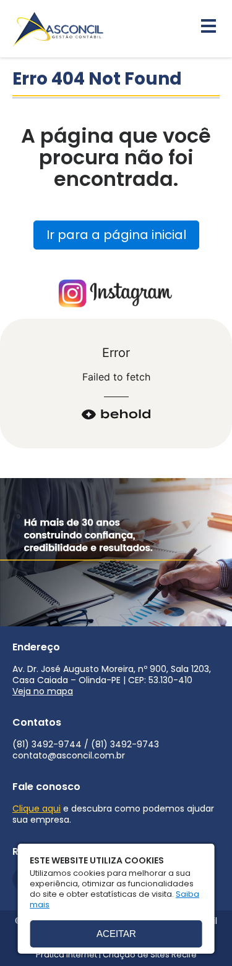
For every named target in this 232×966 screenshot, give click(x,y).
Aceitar (116, 933)
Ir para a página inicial (116, 234)
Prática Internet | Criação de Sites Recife (116, 954)
